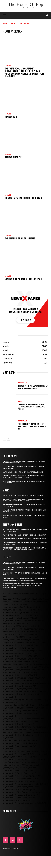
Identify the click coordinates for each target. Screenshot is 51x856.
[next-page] (8, 439)
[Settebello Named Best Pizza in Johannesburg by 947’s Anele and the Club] (9, 405)
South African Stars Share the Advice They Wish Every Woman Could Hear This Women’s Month (25, 579)
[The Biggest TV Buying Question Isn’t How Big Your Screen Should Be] (9, 425)
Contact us (9, 811)
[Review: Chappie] (25, 137)
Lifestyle (22, 383)
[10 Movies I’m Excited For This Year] (25, 178)
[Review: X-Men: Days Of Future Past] (25, 259)
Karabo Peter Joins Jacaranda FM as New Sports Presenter (32, 386)
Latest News (10, 456)
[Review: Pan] (25, 97)
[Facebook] (5, 840)
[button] (47, 15)
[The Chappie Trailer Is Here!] (25, 218)
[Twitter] (19, 840)
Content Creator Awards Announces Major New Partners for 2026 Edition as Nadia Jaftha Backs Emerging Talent (22, 585)
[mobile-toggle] (4, 15)
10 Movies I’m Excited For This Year (23, 198)
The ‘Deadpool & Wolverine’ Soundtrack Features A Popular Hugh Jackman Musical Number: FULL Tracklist (24, 72)
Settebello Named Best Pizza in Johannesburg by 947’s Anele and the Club (31, 406)
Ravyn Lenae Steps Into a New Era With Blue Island (23, 472)
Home (5, 23)
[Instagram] (12, 840)
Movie (8, 66)
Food (20, 401)
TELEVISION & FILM (12, 524)
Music (6, 490)
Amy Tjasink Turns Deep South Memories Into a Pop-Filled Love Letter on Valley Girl (24, 476)
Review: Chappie (13, 157)
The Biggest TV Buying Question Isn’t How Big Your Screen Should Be (32, 426)
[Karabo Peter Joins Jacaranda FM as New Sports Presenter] (9, 386)
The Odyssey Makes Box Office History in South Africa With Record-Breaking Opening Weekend (24, 549)
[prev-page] (4, 439)
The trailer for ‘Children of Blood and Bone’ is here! (24, 539)
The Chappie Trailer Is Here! (20, 238)
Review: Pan (11, 116)
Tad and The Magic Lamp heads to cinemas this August (24, 535)
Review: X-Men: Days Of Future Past (23, 279)
